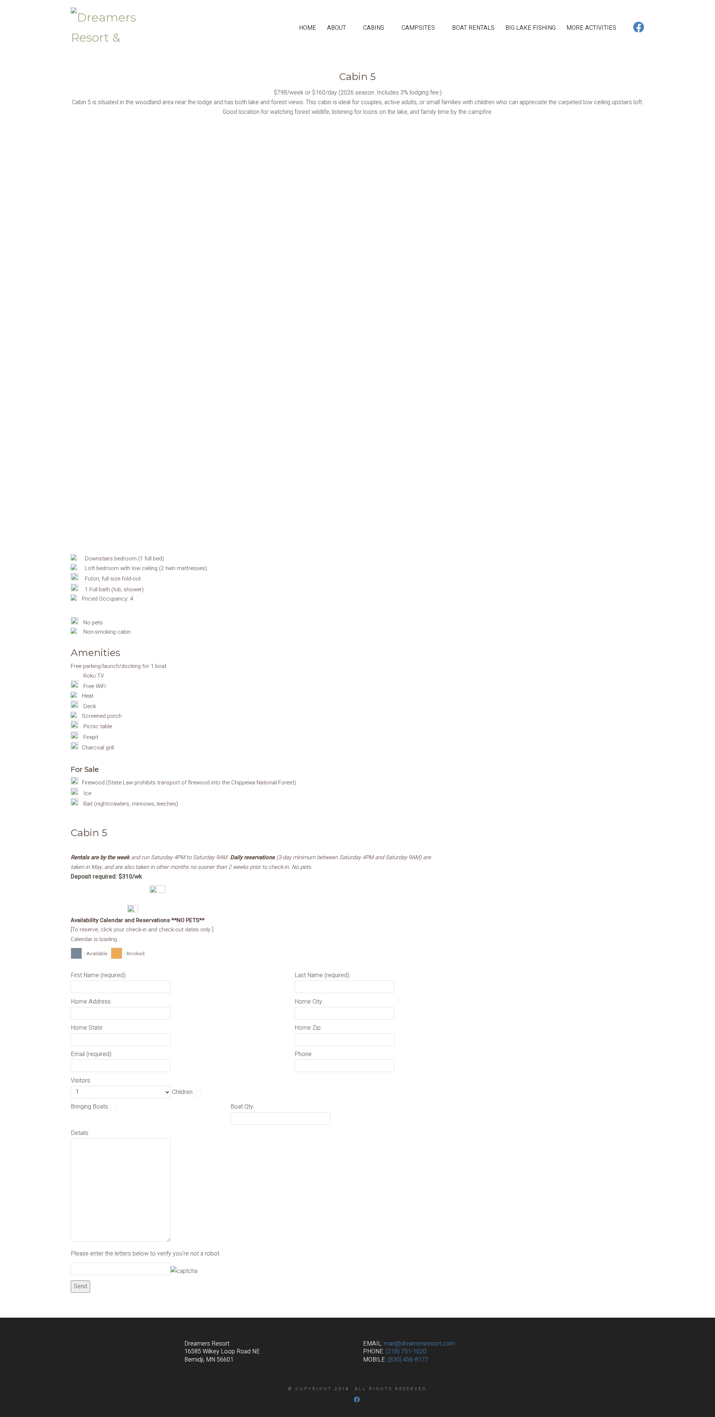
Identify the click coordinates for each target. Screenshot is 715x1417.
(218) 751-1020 (406, 1352)
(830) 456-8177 (408, 1360)
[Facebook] (356, 1399)
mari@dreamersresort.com (419, 1344)
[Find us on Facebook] (638, 28)
